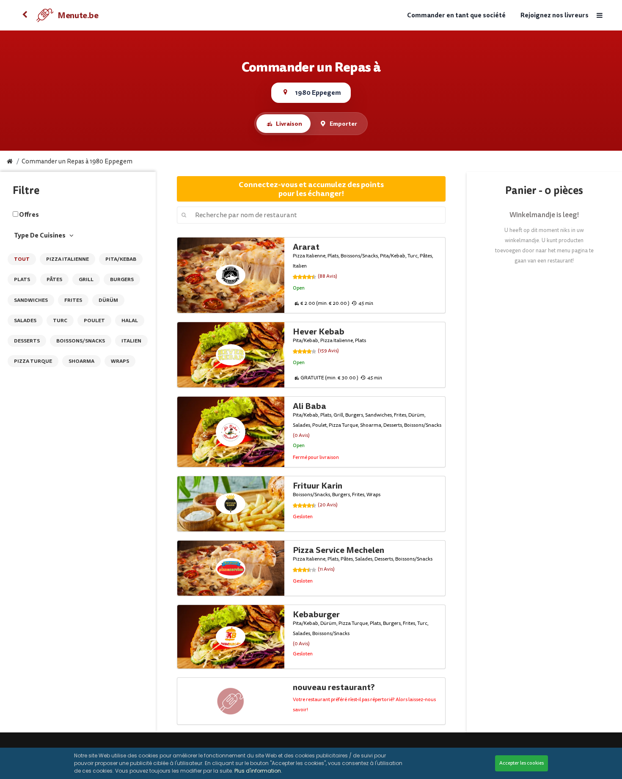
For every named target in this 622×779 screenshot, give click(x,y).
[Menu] (599, 15)
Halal (129, 320)
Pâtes (54, 279)
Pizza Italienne (67, 259)
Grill (86, 279)
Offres (29, 214)
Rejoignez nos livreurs (554, 15)
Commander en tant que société (456, 15)
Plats (22, 279)
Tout (22, 259)
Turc (60, 320)
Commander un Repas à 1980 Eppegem (77, 161)
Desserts (27, 341)
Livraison (289, 123)
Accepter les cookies (521, 763)
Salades (25, 320)
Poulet (94, 320)
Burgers (122, 279)
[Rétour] (24, 15)
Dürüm (108, 300)
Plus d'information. (258, 770)
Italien (131, 341)
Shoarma (81, 361)
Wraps (120, 361)
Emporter (343, 123)
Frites (73, 300)
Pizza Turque (33, 361)
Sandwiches (31, 300)
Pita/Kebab (120, 259)
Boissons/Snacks (80, 341)
